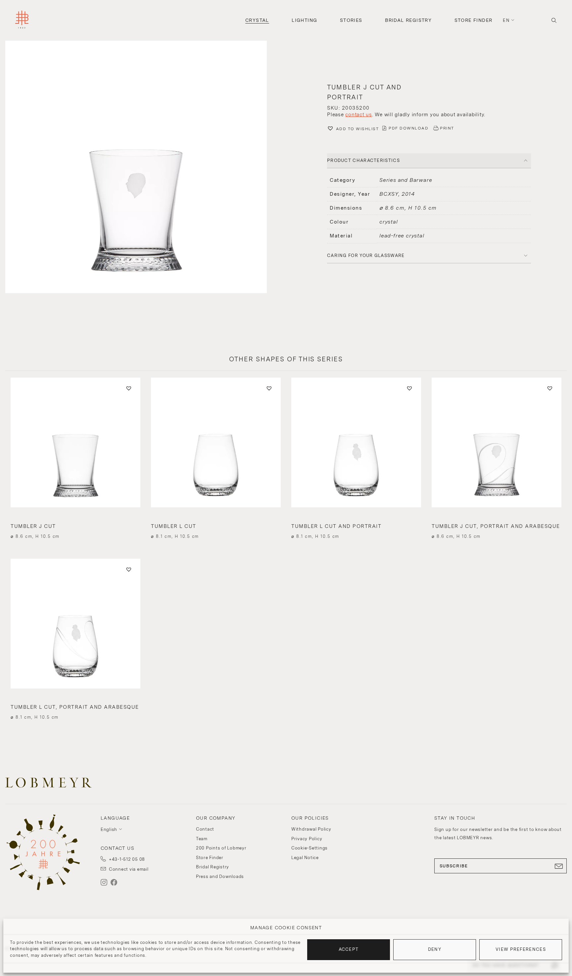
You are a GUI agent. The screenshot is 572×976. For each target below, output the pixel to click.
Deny (434, 949)
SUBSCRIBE (454, 865)
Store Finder (473, 20)
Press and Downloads (220, 876)
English (109, 829)
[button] (143, 168)
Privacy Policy (306, 838)
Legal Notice (305, 857)
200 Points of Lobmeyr (221, 848)
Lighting (304, 20)
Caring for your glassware (366, 255)
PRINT (447, 128)
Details (75, 524)
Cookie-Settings (309, 848)
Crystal (257, 20)
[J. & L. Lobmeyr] (21, 20)
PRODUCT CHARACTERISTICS (363, 160)
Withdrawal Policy (311, 829)
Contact (205, 829)
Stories (351, 20)
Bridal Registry (408, 20)
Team (202, 838)
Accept (349, 949)
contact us (358, 115)
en (506, 20)
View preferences (521, 949)
